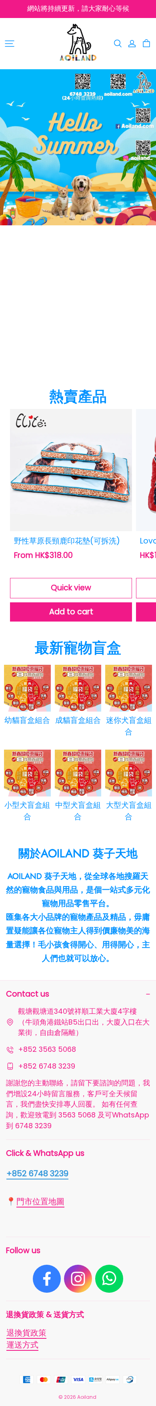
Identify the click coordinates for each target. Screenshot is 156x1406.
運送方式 (22, 1344)
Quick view (71, 587)
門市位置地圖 (40, 1201)
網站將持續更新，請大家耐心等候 (78, 8)
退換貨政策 (26, 1332)
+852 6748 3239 (37, 1173)
